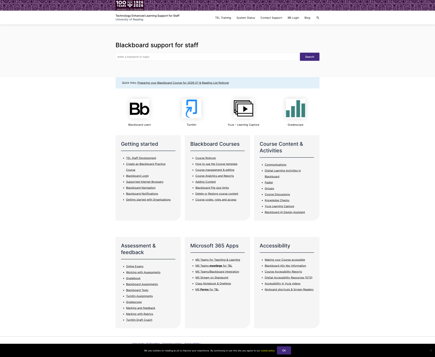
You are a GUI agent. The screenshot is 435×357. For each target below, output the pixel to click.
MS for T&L (207, 289)
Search (309, 56)
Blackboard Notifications (142, 193)
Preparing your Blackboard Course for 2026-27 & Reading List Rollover (183, 82)
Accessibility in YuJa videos (282, 283)
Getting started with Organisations (148, 199)
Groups (269, 188)
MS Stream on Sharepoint (211, 277)
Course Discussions (277, 194)
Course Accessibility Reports (283, 271)
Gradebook (133, 278)
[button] (317, 18)
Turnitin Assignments (139, 296)
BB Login (293, 17)
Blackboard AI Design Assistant (285, 212)
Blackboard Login (137, 175)
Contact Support (271, 17)
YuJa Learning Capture (279, 206)
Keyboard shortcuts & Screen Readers (289, 289)
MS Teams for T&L (213, 265)
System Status (246, 17)
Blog (307, 17)
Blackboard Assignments (142, 284)
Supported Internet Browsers (144, 181)
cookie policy (268, 350)
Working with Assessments (143, 272)
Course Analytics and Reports (214, 175)
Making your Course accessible (285, 259)
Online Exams (134, 266)
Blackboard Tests (137, 290)
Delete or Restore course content (216, 193)
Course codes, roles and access (215, 199)
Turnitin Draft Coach (139, 320)
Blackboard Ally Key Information (285, 265)
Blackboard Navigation (140, 187)
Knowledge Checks (277, 200)
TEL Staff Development (141, 158)
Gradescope (134, 302)
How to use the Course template (216, 164)
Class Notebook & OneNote (213, 283)
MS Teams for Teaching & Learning (217, 259)
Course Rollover (205, 158)
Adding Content (205, 181)
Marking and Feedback (140, 308)
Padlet (269, 182)
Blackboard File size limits (212, 187)
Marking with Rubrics (139, 314)
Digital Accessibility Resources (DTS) (288, 277)
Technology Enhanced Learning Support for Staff (147, 15)
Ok (284, 350)
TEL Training (223, 17)
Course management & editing (214, 170)
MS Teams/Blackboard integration (217, 271)
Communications (275, 164)
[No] (430, 350)
